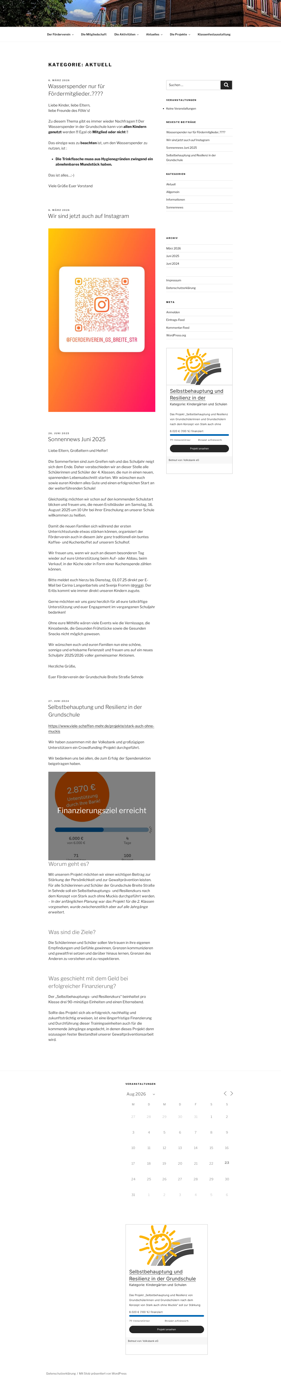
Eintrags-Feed (175, 319)
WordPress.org (176, 335)
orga (139, 585)
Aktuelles (152, 34)
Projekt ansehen (199, 448)
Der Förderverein (58, 34)
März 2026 (173, 248)
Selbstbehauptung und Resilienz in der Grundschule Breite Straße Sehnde (162, 1278)
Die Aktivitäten (124, 34)
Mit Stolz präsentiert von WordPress (103, 1373)
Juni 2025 (172, 256)
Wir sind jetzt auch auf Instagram (88, 216)
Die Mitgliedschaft (94, 34)
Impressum (173, 280)
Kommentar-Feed (177, 327)
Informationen (175, 199)
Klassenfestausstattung (214, 34)
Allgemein (172, 192)
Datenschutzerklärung (181, 288)
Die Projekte (178, 34)
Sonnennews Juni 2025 (77, 439)
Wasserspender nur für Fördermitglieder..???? (195, 132)
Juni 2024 (172, 263)
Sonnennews (174, 207)
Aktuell (170, 184)
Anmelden (173, 312)
